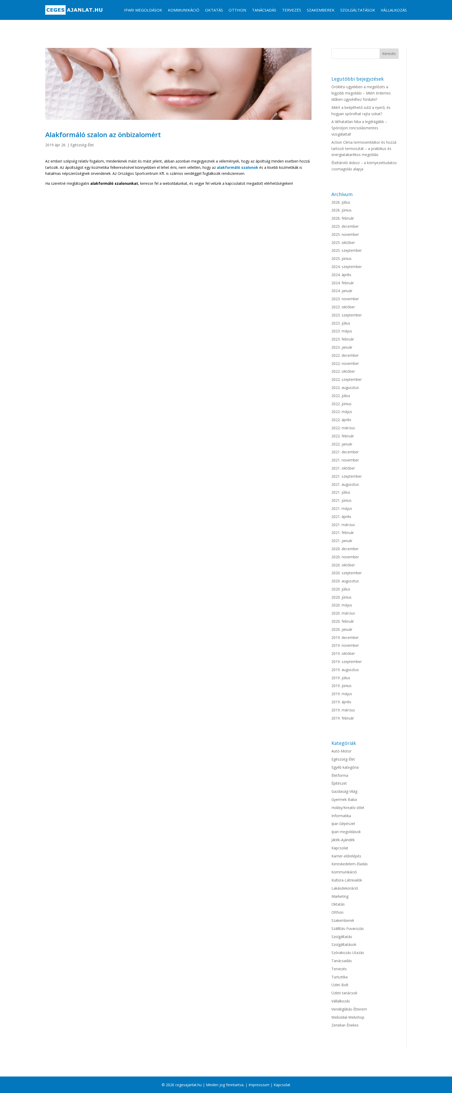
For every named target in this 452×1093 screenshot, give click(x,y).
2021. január (341, 540)
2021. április (341, 516)
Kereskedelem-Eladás (349, 863)
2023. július (340, 323)
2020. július (340, 589)
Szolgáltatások (357, 10)
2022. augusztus (345, 387)
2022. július (340, 395)
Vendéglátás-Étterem (349, 1009)
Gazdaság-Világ (344, 791)
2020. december (345, 548)
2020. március (343, 613)
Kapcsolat (339, 847)
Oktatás (214, 10)
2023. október (343, 306)
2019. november (345, 645)
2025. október (343, 242)
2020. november (345, 556)
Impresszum (258, 1084)
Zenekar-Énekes (345, 1025)
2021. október (343, 468)
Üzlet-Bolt (339, 984)
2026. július (340, 202)
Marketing (339, 896)
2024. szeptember (346, 266)
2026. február (342, 218)
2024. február (342, 282)
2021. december (345, 451)
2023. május (341, 330)
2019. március (343, 709)
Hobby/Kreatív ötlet (347, 807)
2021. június (341, 500)
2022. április (341, 419)
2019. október (343, 653)
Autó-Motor (341, 751)
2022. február (342, 435)
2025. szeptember (346, 250)
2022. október (343, 371)
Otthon (237, 10)
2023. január (341, 347)
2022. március (343, 427)
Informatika (341, 815)
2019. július (340, 677)
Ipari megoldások (143, 10)
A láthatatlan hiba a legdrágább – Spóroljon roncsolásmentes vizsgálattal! (359, 128)
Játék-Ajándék (343, 839)
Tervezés (291, 10)
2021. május (341, 508)
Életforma (339, 775)
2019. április (341, 701)
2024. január (341, 290)
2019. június (341, 685)
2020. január (341, 629)
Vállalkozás (394, 10)
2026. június (341, 210)
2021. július (340, 492)
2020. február (342, 621)
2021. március (343, 524)
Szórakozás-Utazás (347, 952)
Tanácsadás (264, 10)
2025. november (345, 234)
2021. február (342, 532)
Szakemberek (321, 10)
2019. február (342, 718)
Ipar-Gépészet (343, 823)
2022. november (345, 363)
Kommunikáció (183, 10)
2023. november (345, 298)
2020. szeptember (346, 572)
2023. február (342, 339)
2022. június (341, 403)
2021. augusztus (345, 484)
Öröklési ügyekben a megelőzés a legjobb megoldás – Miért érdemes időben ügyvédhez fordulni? (361, 93)
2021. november (345, 460)
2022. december (345, 355)
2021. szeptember (346, 476)
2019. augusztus (345, 669)
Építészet (339, 783)
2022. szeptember (346, 379)
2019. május (341, 693)
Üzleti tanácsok (344, 992)
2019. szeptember (346, 661)
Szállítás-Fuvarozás (347, 928)
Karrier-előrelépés (346, 856)
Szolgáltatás (341, 936)
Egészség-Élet (82, 144)
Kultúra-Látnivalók (346, 880)
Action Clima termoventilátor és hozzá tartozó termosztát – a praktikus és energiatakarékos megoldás (363, 148)
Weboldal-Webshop (347, 1017)
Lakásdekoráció (344, 888)
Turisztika (339, 976)
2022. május (341, 411)
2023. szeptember (346, 315)
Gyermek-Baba (344, 799)
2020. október (343, 564)
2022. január (341, 444)
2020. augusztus (345, 580)
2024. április (341, 274)
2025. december (345, 226)
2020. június (341, 597)
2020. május (341, 605)
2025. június (341, 258)
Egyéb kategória (345, 767)
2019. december (345, 637)
